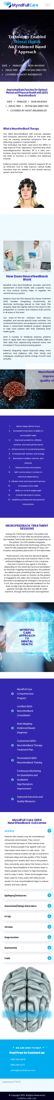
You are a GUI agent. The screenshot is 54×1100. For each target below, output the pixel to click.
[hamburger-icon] (48, 5)
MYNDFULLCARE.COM (27, 1098)
